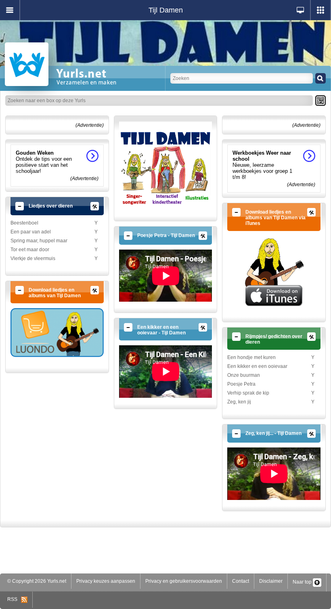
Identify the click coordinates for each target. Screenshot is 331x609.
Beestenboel (24, 223)
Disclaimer (271, 581)
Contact (240, 581)
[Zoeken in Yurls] (320, 78)
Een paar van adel (30, 232)
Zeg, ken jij (239, 402)
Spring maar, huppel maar (38, 241)
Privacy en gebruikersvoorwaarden (183, 581)
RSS (14, 599)
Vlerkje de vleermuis (32, 258)
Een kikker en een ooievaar (257, 366)
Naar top (303, 582)
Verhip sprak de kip (248, 393)
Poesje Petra (241, 384)
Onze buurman (243, 375)
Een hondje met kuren (251, 357)
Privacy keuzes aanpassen (105, 581)
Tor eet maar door (29, 249)
